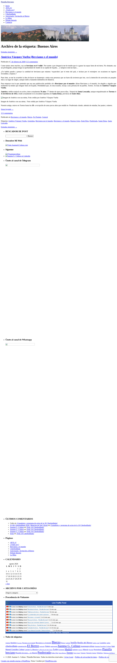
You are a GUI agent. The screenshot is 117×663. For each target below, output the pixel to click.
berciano (19, 643)
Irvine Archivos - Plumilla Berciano (37, 606)
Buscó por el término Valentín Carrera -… (39, 622)
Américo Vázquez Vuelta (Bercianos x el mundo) (29, 56)
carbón (108, 643)
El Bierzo (33, 646)
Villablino (100, 653)
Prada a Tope (54, 653)
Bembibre (14, 643)
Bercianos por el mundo (44, 121)
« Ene (7, 584)
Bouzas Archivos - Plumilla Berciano (38, 620)
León (55, 649)
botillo (74, 642)
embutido (42, 646)
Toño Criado (76, 653)
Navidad (91, 649)
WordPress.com (50, 661)
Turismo (83, 653)
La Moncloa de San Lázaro (45, 649)
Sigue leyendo (7, 109)
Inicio (7, 6)
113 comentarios (32, 62)
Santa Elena (102, 121)
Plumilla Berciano (7, 2)
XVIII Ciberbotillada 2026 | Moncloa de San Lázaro (29, 525)
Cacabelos (103, 643)
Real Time (58, 632)
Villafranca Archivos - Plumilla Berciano (38, 612)
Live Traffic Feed (59, 603)
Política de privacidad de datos (86, 657)
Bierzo (29, 117)
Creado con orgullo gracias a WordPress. (15, 661)
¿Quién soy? (10, 10)
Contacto (8, 22)
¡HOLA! (8, 8)
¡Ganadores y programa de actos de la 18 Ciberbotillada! (37, 523)
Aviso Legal (68, 657)
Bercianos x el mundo (13, 12)
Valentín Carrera (91, 653)
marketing (75, 649)
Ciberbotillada (10, 14)
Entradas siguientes (9, 52)
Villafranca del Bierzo (109, 653)
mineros (80, 649)
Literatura (61, 649)
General (45, 117)
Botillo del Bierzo (84, 643)
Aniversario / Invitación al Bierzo (17, 16)
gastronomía (54, 646)
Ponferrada (93, 121)
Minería (85, 649)
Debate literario (11, 20)
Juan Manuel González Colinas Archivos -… (40, 630)
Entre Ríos (85, 121)
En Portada (37, 117)
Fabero (47, 646)
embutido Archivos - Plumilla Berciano (38, 628)
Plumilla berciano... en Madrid (26, 653)
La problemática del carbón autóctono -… (39, 614)
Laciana (27, 649)
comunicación (22, 646)
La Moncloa (34, 649)
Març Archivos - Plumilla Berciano (37, 625)
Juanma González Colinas (103, 646)
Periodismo (98, 649)
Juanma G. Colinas (17, 527)
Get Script (52, 632)
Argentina (31, 121)
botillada (68, 643)
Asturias (7, 643)
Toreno (69, 652)
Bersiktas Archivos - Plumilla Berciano (38, 609)
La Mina (8, 18)
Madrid (68, 649)
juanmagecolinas (87, 646)
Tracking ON (65, 632)
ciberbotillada (11, 646)
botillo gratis (96, 643)
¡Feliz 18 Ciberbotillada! (35, 527)
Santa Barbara (62, 653)
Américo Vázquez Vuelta (17, 121)
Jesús (12, 534)
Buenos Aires (75, 121)
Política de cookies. (106, 657)
